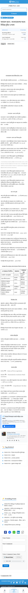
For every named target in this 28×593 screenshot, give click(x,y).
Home (4, 17)
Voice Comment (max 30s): (11, 554)
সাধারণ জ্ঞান (10, 17)
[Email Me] (16, 440)
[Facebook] (9, 440)
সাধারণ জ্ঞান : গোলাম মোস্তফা (11, 458)
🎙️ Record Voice (8, 557)
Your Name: (6, 538)
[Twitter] (12, 440)
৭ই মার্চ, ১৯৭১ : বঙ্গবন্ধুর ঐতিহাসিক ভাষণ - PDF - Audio (13, 514)
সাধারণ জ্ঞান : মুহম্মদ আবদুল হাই (11, 464)
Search (14, 13)
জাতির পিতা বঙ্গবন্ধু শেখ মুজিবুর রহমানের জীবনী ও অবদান (13, 505)
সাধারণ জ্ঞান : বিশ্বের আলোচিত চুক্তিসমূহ (13, 452)
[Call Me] (18, 440)
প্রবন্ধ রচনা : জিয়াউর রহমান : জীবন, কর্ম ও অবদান (13, 521)
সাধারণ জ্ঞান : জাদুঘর (8, 455)
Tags (2, 44)
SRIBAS (8, 586)
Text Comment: (7, 544)
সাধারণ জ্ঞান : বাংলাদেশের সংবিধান (12, 461)
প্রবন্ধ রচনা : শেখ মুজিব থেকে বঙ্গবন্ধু (12, 517)
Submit (6, 565)
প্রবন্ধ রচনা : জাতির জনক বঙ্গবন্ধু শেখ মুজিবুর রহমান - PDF (12, 509)
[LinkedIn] (14, 440)
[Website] (7, 440)
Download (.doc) (10, 426)
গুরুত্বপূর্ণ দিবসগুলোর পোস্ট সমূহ (11, 525)
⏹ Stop (19, 557)
